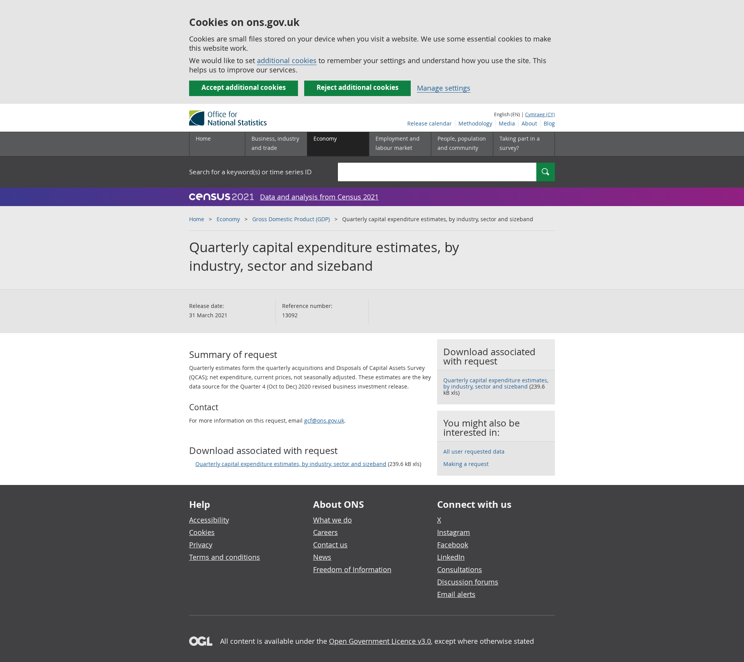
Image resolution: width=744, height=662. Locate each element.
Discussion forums (467, 581)
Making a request (466, 464)
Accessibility (209, 519)
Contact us (330, 544)
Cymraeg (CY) (540, 114)
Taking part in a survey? (519, 143)
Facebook (452, 544)
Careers (325, 532)
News (322, 557)
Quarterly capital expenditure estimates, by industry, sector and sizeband (290, 464)
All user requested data (474, 451)
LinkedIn (451, 557)
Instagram (453, 532)
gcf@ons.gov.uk (324, 420)
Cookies (202, 532)
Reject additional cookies (357, 87)
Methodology (475, 123)
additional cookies (287, 60)
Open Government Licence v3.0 (380, 641)
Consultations (459, 569)
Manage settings (443, 88)
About (529, 123)
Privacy (200, 544)
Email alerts (456, 594)
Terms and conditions (224, 557)
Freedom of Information (352, 569)
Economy (228, 219)
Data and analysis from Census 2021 (319, 196)
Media (507, 123)
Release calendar (429, 123)
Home (203, 138)
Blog (549, 123)
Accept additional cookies (244, 87)
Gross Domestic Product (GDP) (291, 219)
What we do (332, 519)
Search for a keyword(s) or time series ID (250, 171)
